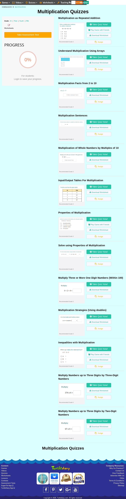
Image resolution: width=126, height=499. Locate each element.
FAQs (122, 478)
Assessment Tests (8, 483)
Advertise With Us (117, 476)
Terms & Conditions (116, 481)
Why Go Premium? (116, 468)
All (11, 21)
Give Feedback (118, 473)
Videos (18, 2)
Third (16, 21)
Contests (4, 481)
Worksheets (48, 2)
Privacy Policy (118, 483)
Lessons (4, 478)
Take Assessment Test (28, 35)
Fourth (21, 21)
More (82, 2)
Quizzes (32, 2)
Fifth (27, 21)
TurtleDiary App (7, 488)
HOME (4, 7)
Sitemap (121, 485)
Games (4, 468)
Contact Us (120, 471)
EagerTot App (6, 485)
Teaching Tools (67, 2)
